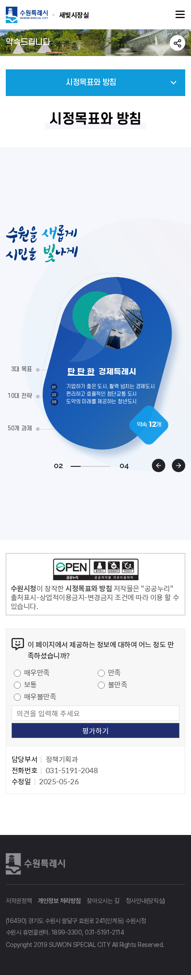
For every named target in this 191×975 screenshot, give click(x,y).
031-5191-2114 (104, 932)
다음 (178, 465)
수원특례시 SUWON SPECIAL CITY (74, 15)
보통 (30, 684)
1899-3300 (67, 932)
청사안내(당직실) (145, 900)
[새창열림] (95, 571)
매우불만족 (40, 696)
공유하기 (177, 43)
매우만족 (37, 672)
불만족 (117, 684)
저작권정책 (19, 900)
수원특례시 (37, 864)
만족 (114, 672)
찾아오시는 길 (103, 900)
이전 (158, 465)
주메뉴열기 (180, 15)
